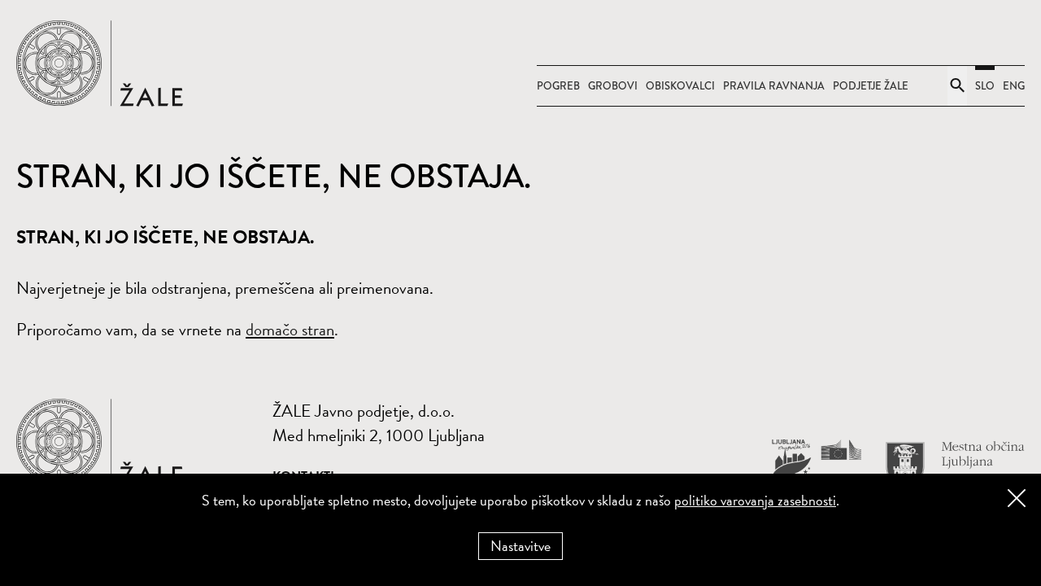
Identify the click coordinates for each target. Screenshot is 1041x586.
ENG (1014, 86)
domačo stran (290, 330)
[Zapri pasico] (1016, 498)
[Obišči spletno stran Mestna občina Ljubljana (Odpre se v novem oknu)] (955, 465)
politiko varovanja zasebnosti (755, 500)
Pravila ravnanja (774, 86)
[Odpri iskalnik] (957, 86)
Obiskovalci (680, 86)
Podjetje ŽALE (870, 86)
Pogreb (558, 86)
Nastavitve (520, 546)
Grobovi (613, 86)
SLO (985, 86)
